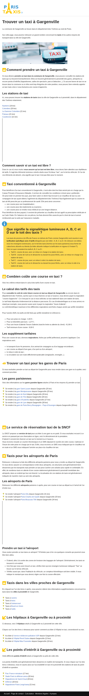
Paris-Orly (25, 494)
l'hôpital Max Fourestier (22, 641)
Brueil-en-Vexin (17, 606)
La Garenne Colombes (11, 111)
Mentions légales (41, 694)
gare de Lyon (21, 402)
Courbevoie (6, 117)
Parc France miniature (13, 673)
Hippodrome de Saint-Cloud (16, 679)
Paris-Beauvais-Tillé (29, 500)
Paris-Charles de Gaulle (30, 497)
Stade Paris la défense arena (16, 676)
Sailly (13, 609)
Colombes (6, 108)
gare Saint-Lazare (23, 389)
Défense (8, 682)
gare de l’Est (21, 397)
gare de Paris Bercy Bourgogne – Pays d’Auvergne (36, 405)
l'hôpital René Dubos (21, 638)
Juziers (14, 598)
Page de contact (17, 694)
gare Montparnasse (23, 391)
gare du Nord (21, 394)
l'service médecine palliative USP (26, 636)
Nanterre (5, 106)
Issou (13, 601)
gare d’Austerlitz (22, 400)
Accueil (7, 694)
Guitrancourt (16, 603)
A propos (53, 694)
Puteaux (5, 114)
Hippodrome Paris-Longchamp (17, 684)
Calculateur (29, 694)
